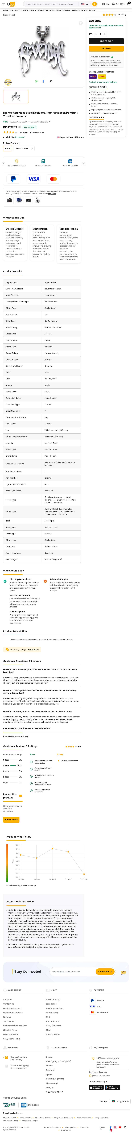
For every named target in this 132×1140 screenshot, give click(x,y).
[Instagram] (115, 1127)
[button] (106, 4)
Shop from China (102, 1118)
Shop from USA (9, 1118)
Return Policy (52, 1012)
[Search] (94, 4)
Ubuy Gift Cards (53, 1025)
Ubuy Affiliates (53, 1034)
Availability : (9, 137)
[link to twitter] (51, 81)
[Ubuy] (11, 4)
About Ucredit (52, 1021)
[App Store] (96, 1088)
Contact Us (8, 1004)
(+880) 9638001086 (101, 1075)
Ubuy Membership (11, 1039)
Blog (48, 1030)
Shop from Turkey (10, 1120)
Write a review (11, 819)
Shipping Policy (10, 1030)
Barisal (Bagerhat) (55, 1079)
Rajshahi (50, 1070)
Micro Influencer (10, 1034)
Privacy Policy (70, 1127)
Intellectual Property (13, 1012)
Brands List (51, 1004)
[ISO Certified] (28, 1105)
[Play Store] (112, 1088)
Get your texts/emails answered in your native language (107, 1064)
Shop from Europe (30, 1120)
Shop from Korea (84, 1118)
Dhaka (49, 1057)
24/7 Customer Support (107, 1058)
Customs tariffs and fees (15, 1025)
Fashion (17, 10)
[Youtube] (120, 1127)
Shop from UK (25, 1118)
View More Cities (54, 1092)
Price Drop (30, 127)
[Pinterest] (111, 1130)
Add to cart (106, 41)
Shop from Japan (42, 1118)
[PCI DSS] (9, 1105)
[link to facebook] (43, 81)
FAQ (48, 1017)
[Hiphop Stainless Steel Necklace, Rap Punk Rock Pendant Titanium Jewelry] (43, 52)
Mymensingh (52, 1083)
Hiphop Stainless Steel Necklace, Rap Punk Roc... (76, 10)
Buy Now (52, 194)
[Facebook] (111, 1127)
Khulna (49, 1065)
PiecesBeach (9, 15)
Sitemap (7, 1017)
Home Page (8, 10)
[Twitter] (125, 1127)
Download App (53, 999)
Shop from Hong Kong (63, 1118)
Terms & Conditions (52, 1127)
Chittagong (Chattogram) (58, 1061)
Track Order (9, 1021)
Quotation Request (12, 1008)
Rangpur (50, 1087)
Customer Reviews (55, 1008)
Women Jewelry (37, 10)
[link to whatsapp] (36, 81)
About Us (7, 999)
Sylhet (49, 1074)
